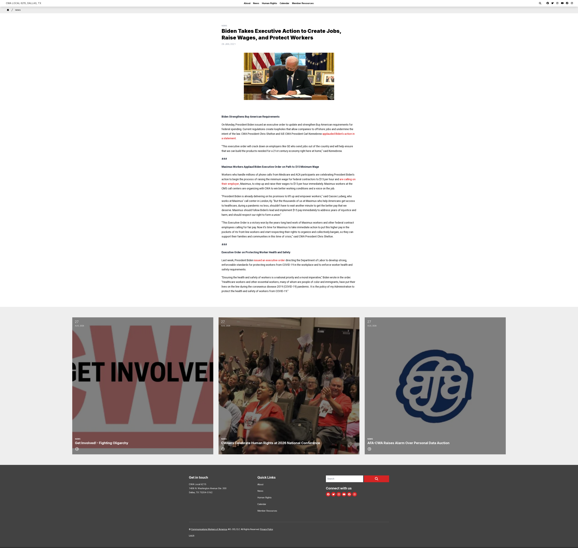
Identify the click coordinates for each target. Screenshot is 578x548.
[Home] (8, 10)
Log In (191, 535)
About (247, 3)
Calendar (284, 3)
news (18, 10)
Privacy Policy (266, 529)
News (256, 3)
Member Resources (303, 3)
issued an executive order (269, 260)
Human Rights (269, 3)
